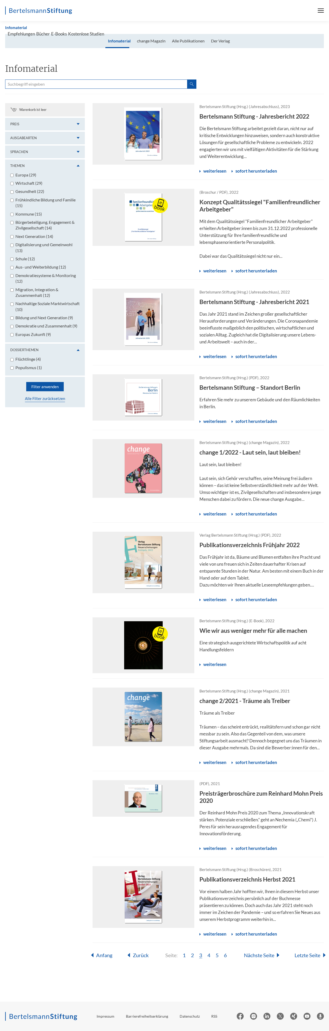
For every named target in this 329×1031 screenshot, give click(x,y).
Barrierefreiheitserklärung (147, 1016)
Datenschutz (190, 1016)
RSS (214, 1016)
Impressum (105, 1016)
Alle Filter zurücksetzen (45, 398)
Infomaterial (16, 27)
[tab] (119, 41)
